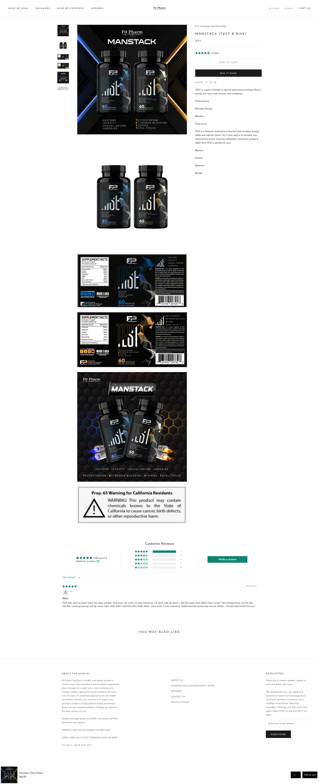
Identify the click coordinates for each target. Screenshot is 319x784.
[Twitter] (211, 82)
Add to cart (310, 774)
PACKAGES (43, 8)
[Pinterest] (215, 82)
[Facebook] (207, 82)
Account (274, 8)
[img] (69, 586)
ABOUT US (177, 680)
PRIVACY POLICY (180, 702)
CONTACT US (178, 696)
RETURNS (176, 691)
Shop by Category (70, 8)
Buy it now (228, 73)
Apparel (97, 8)
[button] (202, 53)
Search (288, 8)
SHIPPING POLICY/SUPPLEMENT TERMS (193, 685)
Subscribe (278, 734)
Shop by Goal (18, 8)
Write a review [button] (227, 559)
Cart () (305, 8)
